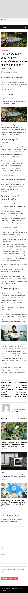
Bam (9, 590)
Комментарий (5, 525)
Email (3, 555)
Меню (5, 27)
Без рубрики (4, 50)
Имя (2, 547)
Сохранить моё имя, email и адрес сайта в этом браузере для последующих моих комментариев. (13, 572)
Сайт (2, 562)
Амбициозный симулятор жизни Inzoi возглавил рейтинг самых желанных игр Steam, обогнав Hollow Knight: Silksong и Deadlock (13, 503)
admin (8, 72)
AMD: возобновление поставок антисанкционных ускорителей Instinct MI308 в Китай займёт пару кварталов (13, 475)
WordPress (4, 590)
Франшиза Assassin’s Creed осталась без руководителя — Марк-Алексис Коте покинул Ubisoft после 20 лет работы (14, 444)
